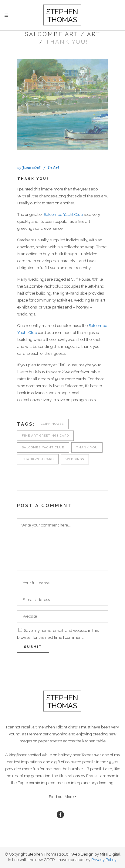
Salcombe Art (51, 34)
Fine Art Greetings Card (45, 435)
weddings (75, 459)
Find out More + (62, 796)
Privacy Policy (103, 859)
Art (93, 34)
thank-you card (38, 459)
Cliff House (52, 423)
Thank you (87, 447)
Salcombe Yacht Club (63, 214)
